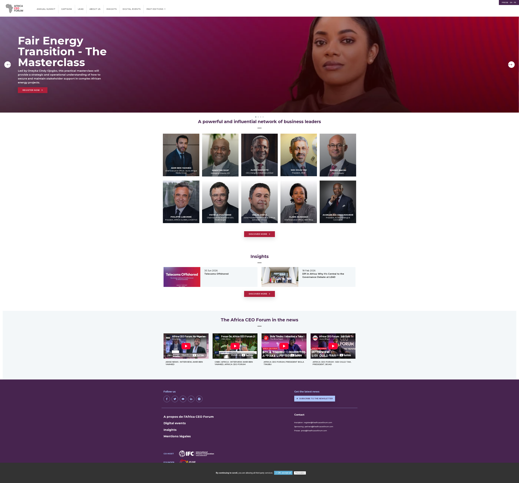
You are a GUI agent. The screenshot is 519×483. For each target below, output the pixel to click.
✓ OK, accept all (283, 473)
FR (515, 2)
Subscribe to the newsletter (316, 398)
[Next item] (511, 64)
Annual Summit (46, 9)
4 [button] (263, 117)
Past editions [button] (155, 9)
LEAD (81, 9)
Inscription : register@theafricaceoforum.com (313, 423)
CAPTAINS (66, 9)
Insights (111, 9)
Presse (505, 2)
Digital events (132, 9)
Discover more (258, 234)
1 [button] (256, 117)
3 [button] (260, 117)
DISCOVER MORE (258, 294)
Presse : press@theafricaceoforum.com (310, 431)
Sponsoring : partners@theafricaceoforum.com (313, 427)
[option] (259, 65)
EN (511, 2)
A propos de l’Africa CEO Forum (189, 417)
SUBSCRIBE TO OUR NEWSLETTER (64, 82)
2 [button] (258, 117)
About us (95, 9)
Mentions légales (177, 436)
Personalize (300, 473)
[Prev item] (7, 64)
